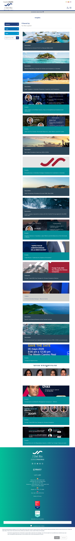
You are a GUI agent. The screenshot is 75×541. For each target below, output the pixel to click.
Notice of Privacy (37, 496)
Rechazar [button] (64, 537)
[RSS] (42, 462)
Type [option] (7, 29)
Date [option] (7, 33)
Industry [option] (8, 24)
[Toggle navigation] (70, 8)
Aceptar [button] (56, 537)
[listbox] (12, 24)
